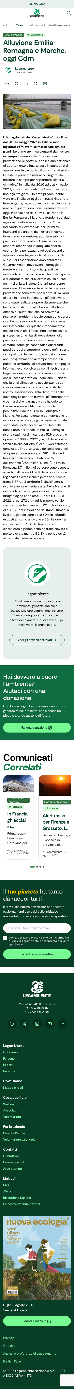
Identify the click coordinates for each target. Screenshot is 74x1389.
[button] (37, 867)
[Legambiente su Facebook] (12, 1024)
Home (8, 25)
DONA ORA (37, 4)
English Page (12, 1361)
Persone (9, 1058)
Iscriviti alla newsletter (37, 954)
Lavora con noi (13, 1162)
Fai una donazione (34, 727)
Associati (10, 1110)
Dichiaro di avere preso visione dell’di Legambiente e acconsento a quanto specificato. (39, 941)
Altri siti (8, 1191)
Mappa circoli (13, 1088)
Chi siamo (10, 1052)
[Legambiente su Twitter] (24, 1024)
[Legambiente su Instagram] (37, 1024)
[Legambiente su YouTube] (49, 1024)
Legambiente (18, 850)
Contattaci (11, 1156)
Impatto (9, 1071)
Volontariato (12, 1117)
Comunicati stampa (21, 25)
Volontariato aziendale (19, 1139)
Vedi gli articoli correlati (35, 640)
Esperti (8, 1065)
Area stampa (12, 1169)
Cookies (9, 1346)
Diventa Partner (14, 1133)
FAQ (6, 1185)
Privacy (8, 1338)
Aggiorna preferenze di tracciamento (29, 1353)
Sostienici (10, 1104)
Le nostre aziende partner (21, 1204)
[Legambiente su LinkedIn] (62, 1024)
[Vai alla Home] (37, 13)
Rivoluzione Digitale (17, 1198)
